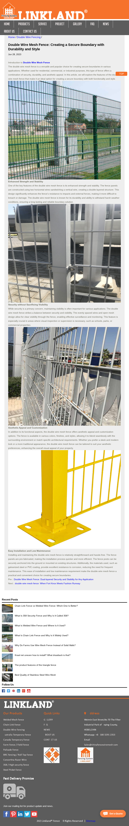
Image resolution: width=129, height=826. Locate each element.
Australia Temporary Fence (17, 735)
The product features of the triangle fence (35, 665)
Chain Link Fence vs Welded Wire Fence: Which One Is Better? (46, 606)
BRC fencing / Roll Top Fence (18, 755)
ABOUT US (9, 31)
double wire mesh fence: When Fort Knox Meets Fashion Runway (47, 583)
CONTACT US (30, 31)
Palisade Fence (10, 750)
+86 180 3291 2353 (105, 735)
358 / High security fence (16, 765)
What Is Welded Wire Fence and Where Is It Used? (40, 625)
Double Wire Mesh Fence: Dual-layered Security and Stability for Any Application (53, 579)
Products (24, 24)
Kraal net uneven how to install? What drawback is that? (42, 655)
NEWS (106, 24)
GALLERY (77, 24)
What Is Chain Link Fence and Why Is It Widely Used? (41, 635)
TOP (121, 74)
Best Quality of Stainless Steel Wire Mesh (35, 675)
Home (11, 37)
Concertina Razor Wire (15, 760)
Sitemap (90, 821)
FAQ (92, 24)
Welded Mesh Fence (13, 720)
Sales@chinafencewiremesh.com (101, 745)
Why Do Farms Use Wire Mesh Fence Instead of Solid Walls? (45, 645)
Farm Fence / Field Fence (16, 745)
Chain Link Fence (11, 725)
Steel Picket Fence (12, 770)
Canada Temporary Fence (16, 740)
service (42, 24)
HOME (7, 24)
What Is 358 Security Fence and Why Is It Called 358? (42, 615)
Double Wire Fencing (29, 37)
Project (59, 24)
